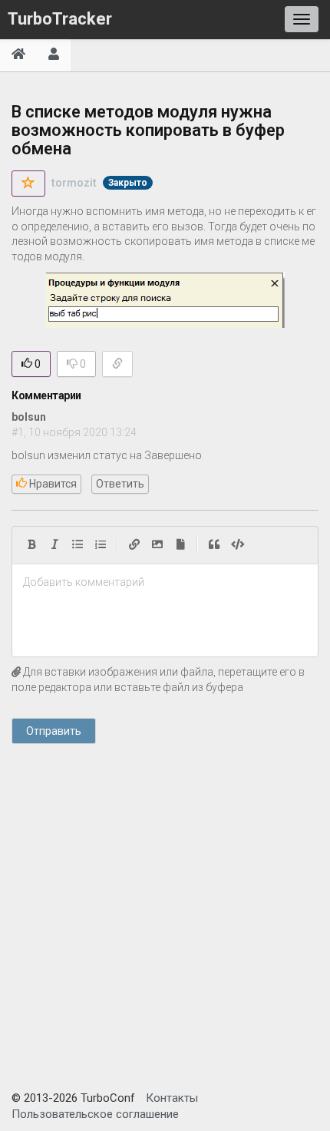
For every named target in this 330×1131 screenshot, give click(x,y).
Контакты (172, 1098)
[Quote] (214, 545)
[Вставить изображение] (157, 545)
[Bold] (31, 545)
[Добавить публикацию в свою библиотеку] (28, 183)
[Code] (238, 545)
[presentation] (165, 582)
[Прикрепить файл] (180, 545)
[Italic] (54, 545)
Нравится (52, 484)
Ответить (120, 484)
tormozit (74, 183)
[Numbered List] (100, 545)
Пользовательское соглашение (95, 1114)
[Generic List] (77, 545)
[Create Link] (134, 545)
